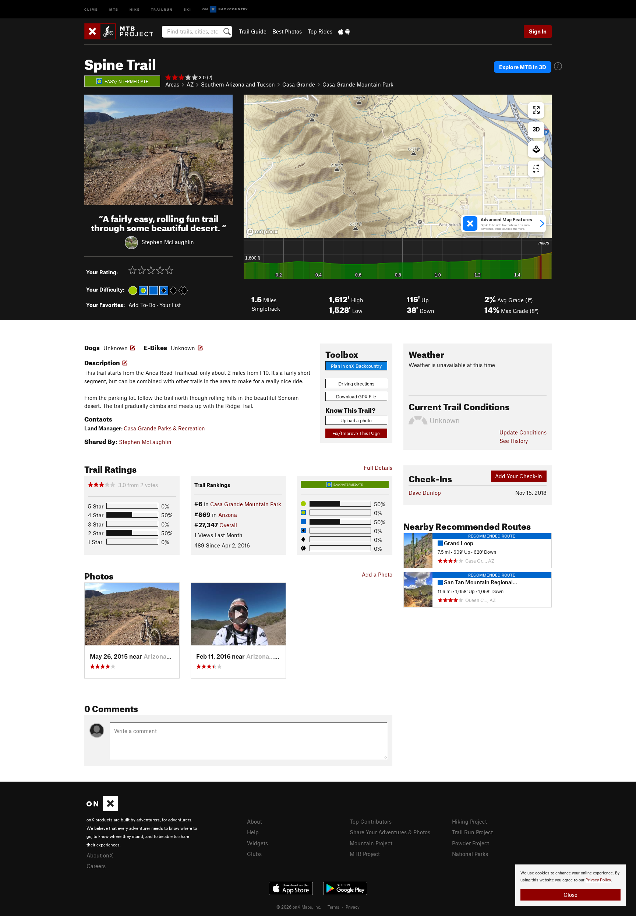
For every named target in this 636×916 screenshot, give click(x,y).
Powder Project (470, 843)
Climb (91, 9)
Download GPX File (356, 396)
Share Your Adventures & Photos (390, 832)
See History (513, 440)
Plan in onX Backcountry (356, 366)
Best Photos (287, 31)
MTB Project (365, 853)
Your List (170, 305)
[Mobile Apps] (344, 31)
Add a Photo (377, 574)
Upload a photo (356, 420)
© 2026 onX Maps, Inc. (298, 906)
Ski (187, 9)
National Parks (470, 853)
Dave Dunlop (425, 492)
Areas (172, 84)
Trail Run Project (472, 832)
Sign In (538, 31)
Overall (228, 525)
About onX (99, 855)
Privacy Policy (598, 880)
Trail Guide (252, 31)
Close (570, 894)
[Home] (122, 31)
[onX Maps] (102, 809)
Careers (96, 866)
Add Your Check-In (518, 476)
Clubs (254, 853)
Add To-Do (141, 305)
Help (253, 832)
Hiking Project (469, 821)
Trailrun (162, 9)
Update (523, 432)
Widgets (257, 843)
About (254, 821)
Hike (135, 9)
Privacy (353, 906)
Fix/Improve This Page (356, 433)
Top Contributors (371, 821)
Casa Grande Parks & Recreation (164, 428)
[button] (91, 150)
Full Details (378, 467)
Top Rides (320, 31)
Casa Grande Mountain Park (357, 84)
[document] (570, 885)
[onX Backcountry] (225, 9)
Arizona (227, 514)
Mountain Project (371, 843)
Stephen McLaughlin (167, 241)
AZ (190, 84)
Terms (333, 906)
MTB (114, 9)
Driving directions (356, 384)
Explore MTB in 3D (522, 67)
